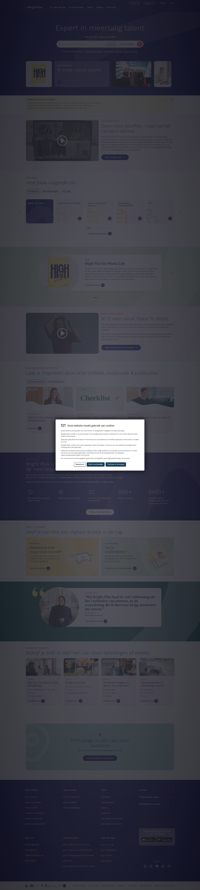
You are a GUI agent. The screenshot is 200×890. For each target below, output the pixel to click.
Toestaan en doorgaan (115, 464)
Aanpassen (80, 464)
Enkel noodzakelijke (95, 464)
